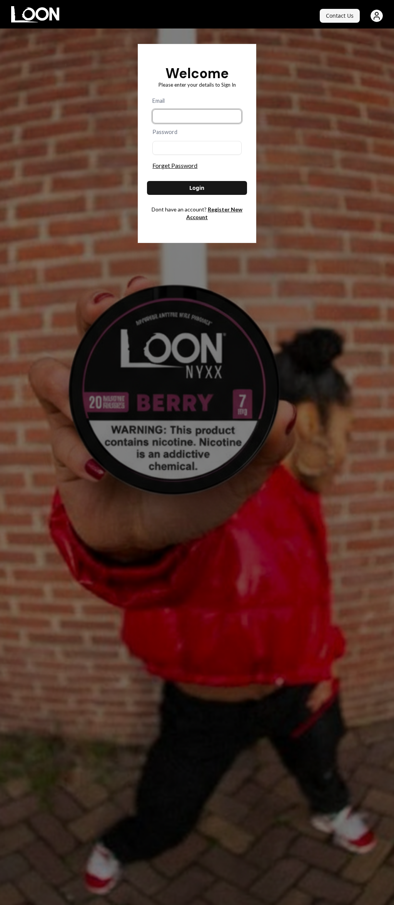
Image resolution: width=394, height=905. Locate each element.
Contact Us (340, 15)
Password (164, 132)
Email (158, 100)
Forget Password (174, 165)
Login (196, 187)
